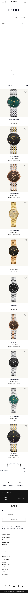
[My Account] (25, 2)
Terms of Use (5, 559)
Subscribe (14, 519)
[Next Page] (20, 465)
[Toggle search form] (6, 2)
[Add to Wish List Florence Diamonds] (25, 91)
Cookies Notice (5, 564)
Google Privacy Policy (7, 528)
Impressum (5, 569)
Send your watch (6, 539)
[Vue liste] (25, 23)
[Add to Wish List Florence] (25, 277)
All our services (6, 537)
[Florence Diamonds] (14, 103)
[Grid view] (22, 23)
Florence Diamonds (14, 119)
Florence (14, 305)
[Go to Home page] (14, 2)
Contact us (21, 498)
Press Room (5, 574)
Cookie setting (5, 567)
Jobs (3, 571)
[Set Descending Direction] (27, 85)
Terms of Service (19, 528)
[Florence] (14, 289)
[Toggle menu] (3, 2)
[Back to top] (14, 74)
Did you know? (5, 542)
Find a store (5, 498)
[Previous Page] (7, 465)
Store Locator (5, 547)
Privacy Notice (5, 562)
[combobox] (4, 17)
